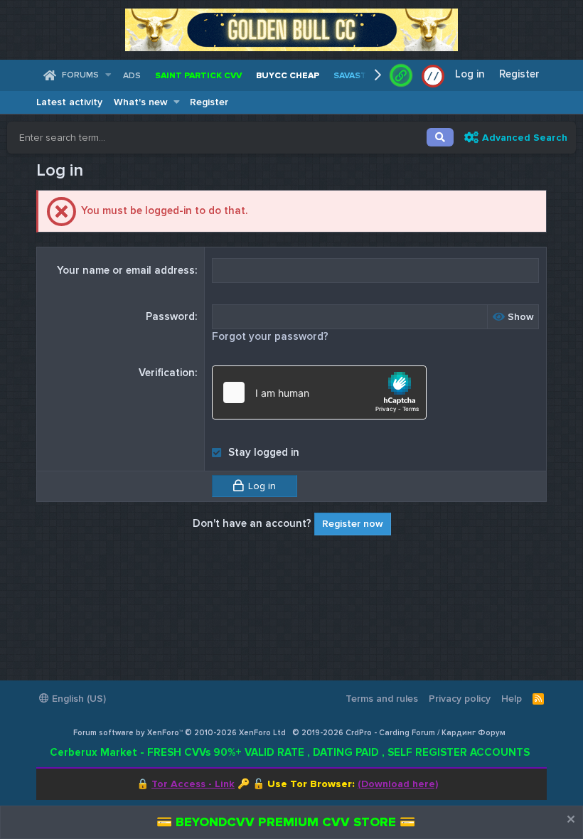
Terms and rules (382, 699)
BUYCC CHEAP (287, 75)
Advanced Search (524, 138)
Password (170, 316)
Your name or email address (126, 270)
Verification (167, 372)
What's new (141, 102)
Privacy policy (460, 699)
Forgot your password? (270, 336)
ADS (132, 75)
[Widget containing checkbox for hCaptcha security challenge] (319, 392)
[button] (108, 76)
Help (511, 699)
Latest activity (69, 102)
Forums (80, 75)
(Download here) (398, 784)
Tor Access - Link (193, 784)
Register (209, 102)
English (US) (77, 699)
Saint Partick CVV (198, 75)
